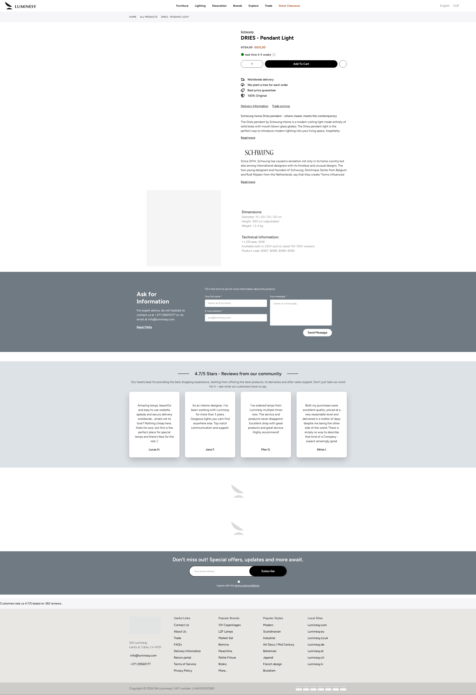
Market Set (225, 638)
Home (132, 16)
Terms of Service (185, 664)
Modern (268, 625)
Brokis (222, 664)
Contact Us (181, 625)
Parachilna (225, 651)
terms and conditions (247, 585)
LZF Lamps (225, 631)
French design (272, 664)
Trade (268, 5)
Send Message (317, 332)
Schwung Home (280, 122)
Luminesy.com (317, 625)
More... (222, 670)
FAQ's (178, 644)
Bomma (223, 644)
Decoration (219, 5)
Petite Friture (227, 657)
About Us (180, 631)
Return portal (182, 657)
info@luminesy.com (161, 319)
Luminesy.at (316, 651)
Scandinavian (272, 631)
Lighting (200, 5)
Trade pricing (281, 106)
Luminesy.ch (316, 657)
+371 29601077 (165, 315)
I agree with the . (238, 585)
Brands (237, 5)
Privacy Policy (183, 670)
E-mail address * (214, 311)
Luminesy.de (316, 644)
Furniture (182, 5)
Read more (248, 137)
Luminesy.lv (315, 664)
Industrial (269, 638)
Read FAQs (144, 327)
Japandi (268, 657)
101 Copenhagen (229, 625)
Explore (253, 5)
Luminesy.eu (316, 631)
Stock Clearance (289, 5)
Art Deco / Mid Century (278, 644)
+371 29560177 (140, 664)
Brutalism (269, 670)
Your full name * (213, 296)
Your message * (278, 296)
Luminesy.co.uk (318, 638)
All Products (148, 16)
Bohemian (269, 651)
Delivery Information (254, 106)
